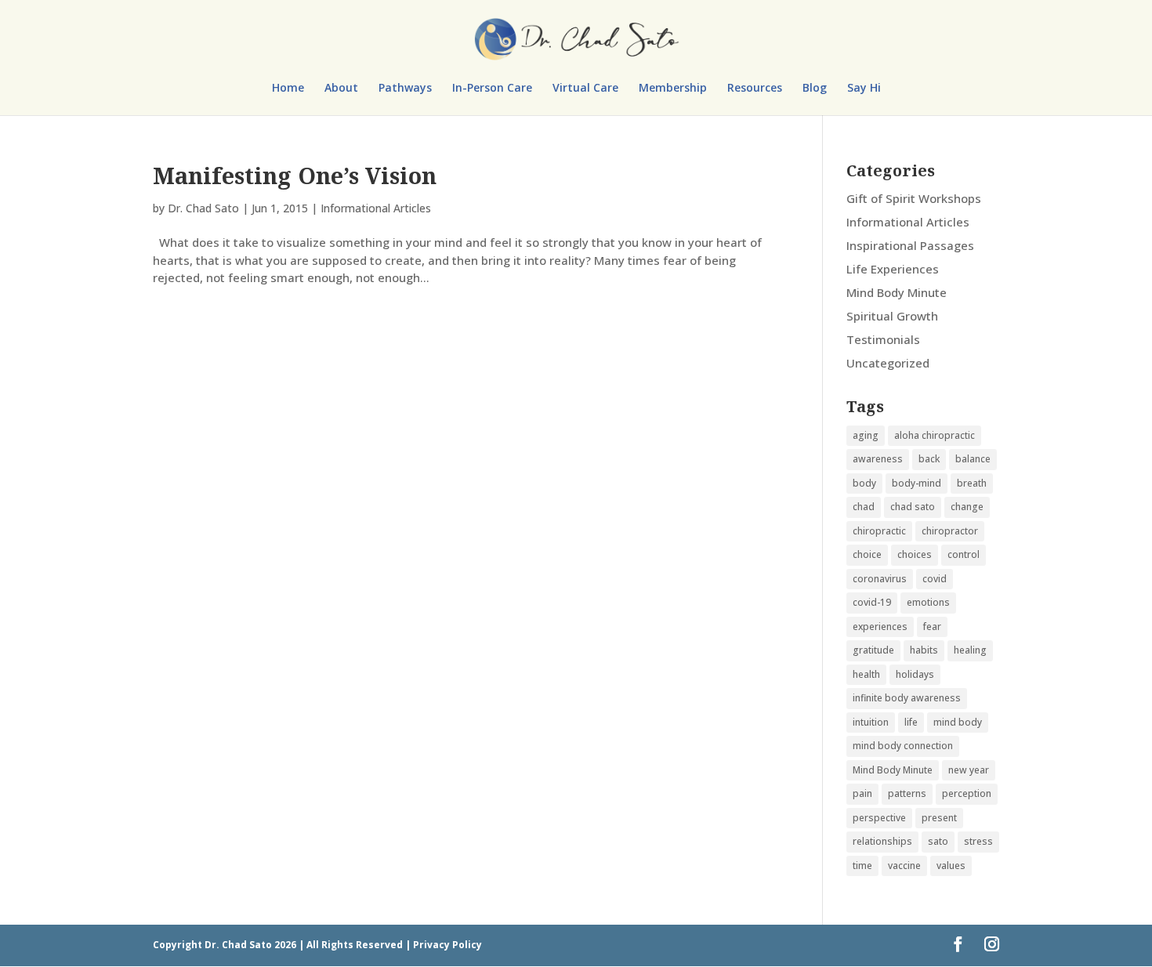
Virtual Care (585, 88)
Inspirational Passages (910, 245)
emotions (928, 602)
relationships (882, 841)
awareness (878, 458)
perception (966, 793)
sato (938, 841)
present (939, 817)
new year (968, 770)
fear (932, 626)
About (341, 88)
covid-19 (872, 602)
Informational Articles (376, 208)
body (864, 483)
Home (288, 88)
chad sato (912, 506)
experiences (880, 626)
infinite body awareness (907, 697)
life (911, 722)
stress (978, 841)
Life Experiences (892, 269)
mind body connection (903, 745)
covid (934, 578)
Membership (673, 88)
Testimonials (883, 339)
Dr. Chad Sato (203, 208)
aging (865, 435)
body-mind (916, 483)
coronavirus (880, 578)
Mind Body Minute (896, 292)
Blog (814, 88)
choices (914, 554)
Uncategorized (887, 363)
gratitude (873, 650)
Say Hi (864, 88)
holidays (915, 674)
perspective (879, 817)
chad (864, 506)
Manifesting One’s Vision (295, 175)
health (866, 674)
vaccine (904, 865)
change (967, 506)
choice (867, 554)
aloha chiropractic (934, 435)
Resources (754, 88)
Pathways (405, 88)
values (950, 865)
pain (862, 793)
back (929, 458)
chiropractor (950, 531)
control (963, 554)
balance (973, 458)
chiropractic (879, 531)
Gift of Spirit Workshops (913, 198)
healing (970, 650)
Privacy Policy (447, 944)
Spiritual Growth (892, 316)
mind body (957, 722)
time (862, 865)
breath (972, 483)
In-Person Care (492, 88)
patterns (907, 793)
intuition (871, 722)
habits (924, 650)
